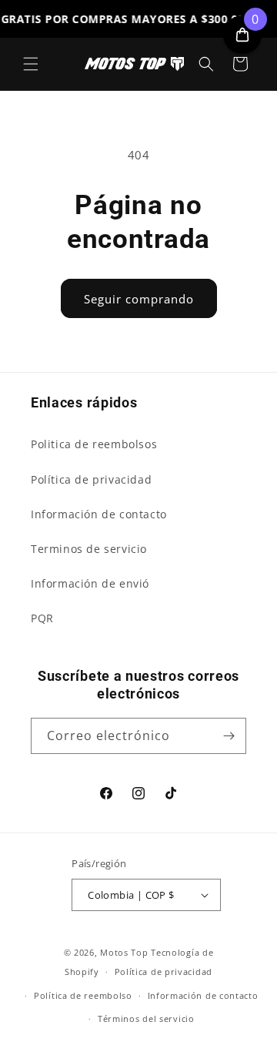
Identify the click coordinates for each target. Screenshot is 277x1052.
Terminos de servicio (89, 548)
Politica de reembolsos (94, 444)
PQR (42, 618)
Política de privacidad (91, 479)
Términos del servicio (146, 1018)
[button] (31, 64)
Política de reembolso (83, 995)
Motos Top (124, 952)
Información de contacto (99, 514)
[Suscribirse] (228, 736)
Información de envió (90, 583)
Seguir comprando (139, 299)
